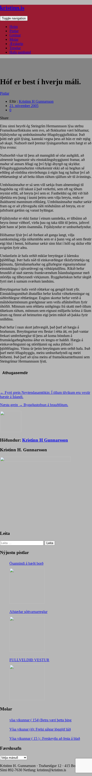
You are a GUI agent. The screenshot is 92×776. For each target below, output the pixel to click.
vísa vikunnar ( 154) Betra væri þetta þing (40, 720)
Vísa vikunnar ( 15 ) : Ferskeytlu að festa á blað (44, 738)
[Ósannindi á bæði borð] (27, 585)
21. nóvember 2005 (23, 106)
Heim (13, 27)
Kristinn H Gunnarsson (36, 101)
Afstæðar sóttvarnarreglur (28, 612)
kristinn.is (12, 8)
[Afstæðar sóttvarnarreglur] (27, 634)
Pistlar (14, 31)
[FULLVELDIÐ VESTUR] (27, 682)
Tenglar (15, 48)
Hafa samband (20, 52)
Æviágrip (16, 44)
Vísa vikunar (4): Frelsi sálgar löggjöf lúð (40, 729)
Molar (13, 39)
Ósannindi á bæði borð (26, 563)
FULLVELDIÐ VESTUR (29, 660)
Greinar (15, 35)
